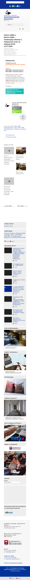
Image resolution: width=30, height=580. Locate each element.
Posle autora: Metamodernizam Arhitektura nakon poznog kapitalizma (19, 319)
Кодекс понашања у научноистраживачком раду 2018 (13, 372)
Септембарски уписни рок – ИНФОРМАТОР (18, 264)
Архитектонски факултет (19, 103)
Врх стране (14, 574)
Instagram (20, 6)
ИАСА (12, 126)
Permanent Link (11, 135)
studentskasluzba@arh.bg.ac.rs (12, 559)
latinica (11, 226)
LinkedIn (17, 6)
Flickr (15, 6)
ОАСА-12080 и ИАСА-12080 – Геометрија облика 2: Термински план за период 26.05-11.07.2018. (10, 52)
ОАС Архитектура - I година (16, 111)
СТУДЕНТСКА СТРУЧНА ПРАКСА (19, 280)
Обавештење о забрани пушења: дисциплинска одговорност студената (14, 418)
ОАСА (15, 127)
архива (6, 480)
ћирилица (6, 226)
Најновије (16, 49)
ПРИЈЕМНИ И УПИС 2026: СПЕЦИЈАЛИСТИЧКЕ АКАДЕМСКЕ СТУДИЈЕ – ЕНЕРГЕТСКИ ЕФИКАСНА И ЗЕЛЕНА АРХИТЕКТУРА (19, 301)
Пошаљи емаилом (11, 137)
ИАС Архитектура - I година (16, 108)
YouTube (13, 6)
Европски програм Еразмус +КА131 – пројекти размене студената (17, 272)
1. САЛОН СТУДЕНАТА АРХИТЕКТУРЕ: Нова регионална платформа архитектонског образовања (18, 289)
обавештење (17, 129)
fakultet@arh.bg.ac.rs (10, 552)
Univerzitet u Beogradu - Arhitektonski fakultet (9, 49)
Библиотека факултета (10, 347)
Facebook (10, 6)
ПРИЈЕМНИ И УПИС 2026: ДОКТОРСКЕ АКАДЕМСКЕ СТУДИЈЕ (18, 311)
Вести (6, 51)
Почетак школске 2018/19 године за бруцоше (20, 157)
